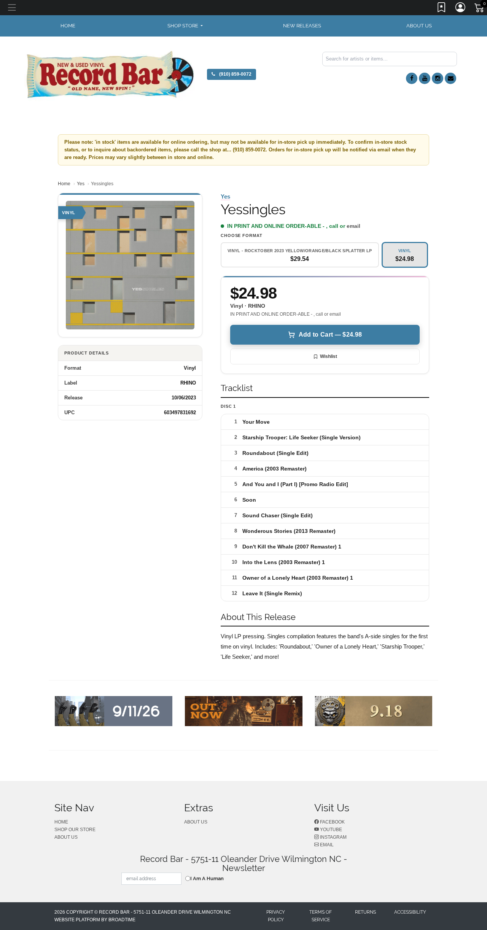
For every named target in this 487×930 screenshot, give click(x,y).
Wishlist (328, 356)
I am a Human (207, 878)
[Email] (450, 78)
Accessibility (410, 912)
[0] (480, 9)
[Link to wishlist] (441, 9)
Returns (365, 912)
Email (326, 844)
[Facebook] (411, 78)
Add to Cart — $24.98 (330, 334)
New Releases (302, 26)
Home (64, 183)
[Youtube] (424, 78)
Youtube (330, 829)
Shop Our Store (74, 829)
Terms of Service (320, 915)
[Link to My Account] (460, 9)
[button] (185, 26)
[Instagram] (437, 78)
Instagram (333, 837)
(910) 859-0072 (234, 74)
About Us (419, 26)
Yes (80, 183)
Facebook (332, 822)
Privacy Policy (275, 915)
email (353, 226)
